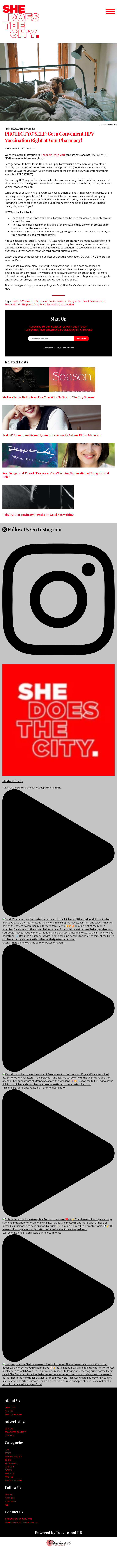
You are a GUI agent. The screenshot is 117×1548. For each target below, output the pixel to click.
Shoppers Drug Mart (53, 155)
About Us (9, 1473)
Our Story (10, 1407)
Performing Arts (13, 1456)
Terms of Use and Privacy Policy (21, 1522)
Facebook (9, 1498)
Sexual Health (13, 304)
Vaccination (67, 304)
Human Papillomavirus (53, 301)
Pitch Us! (9, 1411)
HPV (36, 301)
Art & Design (11, 1463)
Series (8, 1453)
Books (8, 1460)
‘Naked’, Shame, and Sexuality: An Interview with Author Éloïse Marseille (51, 435)
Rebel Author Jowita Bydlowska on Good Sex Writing (38, 515)
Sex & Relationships (94, 301)
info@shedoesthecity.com (18, 1519)
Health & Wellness (14, 129)
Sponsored (29, 129)
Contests (9, 1435)
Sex (80, 301)
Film (7, 1449)
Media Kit (9, 1428)
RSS (6, 1504)
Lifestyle (71, 301)
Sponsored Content (15, 1432)
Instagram (10, 1501)
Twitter (8, 1494)
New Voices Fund (13, 1414)
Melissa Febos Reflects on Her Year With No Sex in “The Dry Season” (48, 397)
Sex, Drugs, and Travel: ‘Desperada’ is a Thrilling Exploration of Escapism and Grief (55, 475)
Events (8, 1470)
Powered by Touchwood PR (58, 1532)
